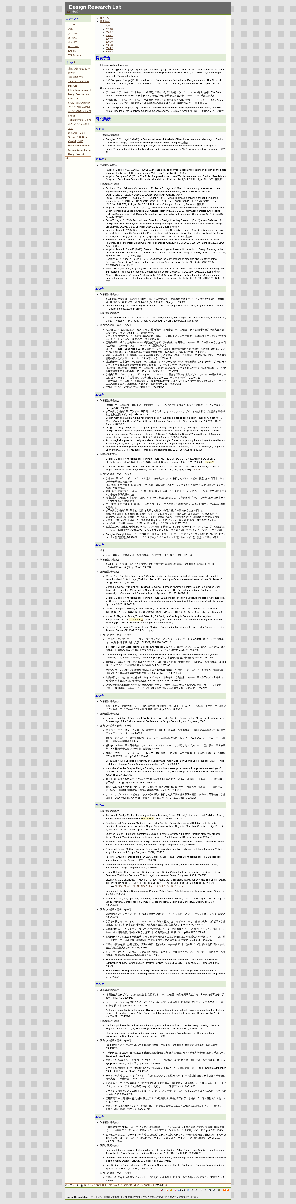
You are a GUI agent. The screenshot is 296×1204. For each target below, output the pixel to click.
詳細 (165, 1185)
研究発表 (72, 38)
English (72, 51)
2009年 (109, 32)
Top (68, 11)
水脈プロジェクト (77, 133)
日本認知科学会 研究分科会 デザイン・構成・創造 (79, 124)
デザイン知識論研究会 (79, 107)
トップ (71, 25)
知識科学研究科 (76, 77)
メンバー (72, 33)
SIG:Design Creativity (79, 103)
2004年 (109, 48)
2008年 (109, 35)
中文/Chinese (74, 55)
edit (67, 158)
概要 (70, 29)
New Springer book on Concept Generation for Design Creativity (79, 150)
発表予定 (105, 18)
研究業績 (105, 21)
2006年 (109, 41)
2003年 (109, 51)
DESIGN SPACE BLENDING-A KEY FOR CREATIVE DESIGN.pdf (149, 886)
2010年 (109, 29)
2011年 (109, 25)
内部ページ (73, 46)
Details (196, 469)
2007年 (109, 38)
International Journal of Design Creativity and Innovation (79, 94)
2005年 (109, 45)
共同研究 (72, 42)
